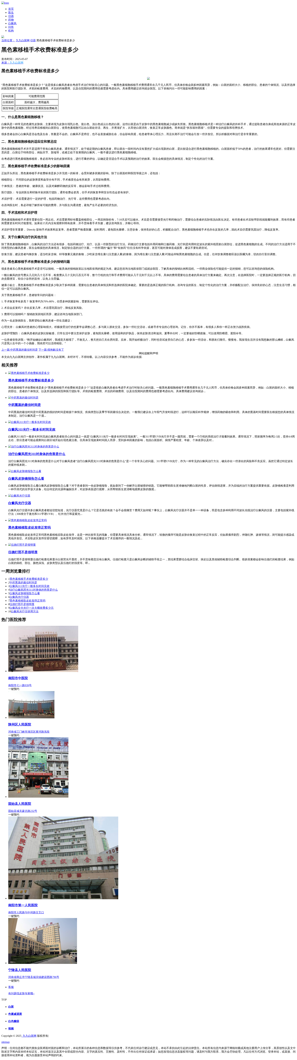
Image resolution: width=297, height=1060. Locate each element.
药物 (11, 19)
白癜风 (12, 23)
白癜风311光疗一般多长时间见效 (32, 429)
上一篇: (19, 349)
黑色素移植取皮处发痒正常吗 (29, 527)
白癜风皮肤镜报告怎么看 (26, 478)
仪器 (11, 16)
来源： (12, 62)
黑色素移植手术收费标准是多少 (31, 380)
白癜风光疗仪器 (19, 503)
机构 (11, 30)
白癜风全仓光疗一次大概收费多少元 (32, 607)
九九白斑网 (23, 40)
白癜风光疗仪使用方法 (24, 611)
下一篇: (51, 349)
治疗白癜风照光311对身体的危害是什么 (36, 454)
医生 (11, 12)
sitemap (5, 1042)
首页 (11, 8)
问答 (11, 27)
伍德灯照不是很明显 (23, 552)
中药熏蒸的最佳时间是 (24, 349)
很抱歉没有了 (55, 349)
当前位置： (8, 40)
